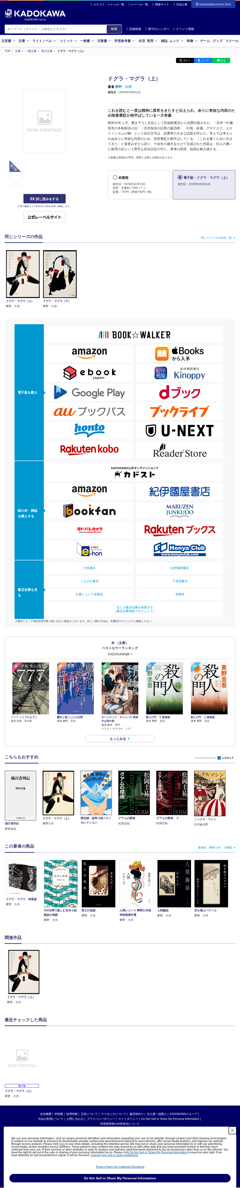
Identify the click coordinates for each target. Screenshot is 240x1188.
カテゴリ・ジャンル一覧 (108, 4)
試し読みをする (47, 199)
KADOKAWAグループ (183, 1114)
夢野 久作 (123, 87)
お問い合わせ (75, 1119)
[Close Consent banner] (232, 1130)
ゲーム (205, 41)
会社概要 (45, 1114)
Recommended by (206, 757)
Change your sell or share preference (114, 1155)
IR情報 (59, 1114)
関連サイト (162, 4)
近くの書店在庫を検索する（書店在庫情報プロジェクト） (134, 609)
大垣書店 (89, 568)
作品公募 (182, 4)
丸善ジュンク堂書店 (89, 594)
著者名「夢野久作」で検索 (215, 847)
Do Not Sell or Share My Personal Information (170, 1118)
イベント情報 (185, 29)
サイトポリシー (128, 1119)
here (62, 1144)
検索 (114, 29)
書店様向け (137, 1114)
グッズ (218, 41)
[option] (24, 977)
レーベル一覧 (139, 4)
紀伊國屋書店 (180, 568)
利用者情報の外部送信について (120, 1123)
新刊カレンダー (158, 29)
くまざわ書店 (89, 581)
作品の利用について (51, 1119)
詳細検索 (135, 29)
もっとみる (118, 739)
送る (223, 60)
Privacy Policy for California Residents (120, 1167)
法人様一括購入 (157, 1114)
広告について (89, 1114)
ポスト (187, 60)
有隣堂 (179, 594)
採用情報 (72, 1114)
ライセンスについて (113, 1114)
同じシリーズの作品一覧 (216, 237)
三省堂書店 (180, 581)
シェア (205, 60)
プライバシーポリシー (101, 1119)
